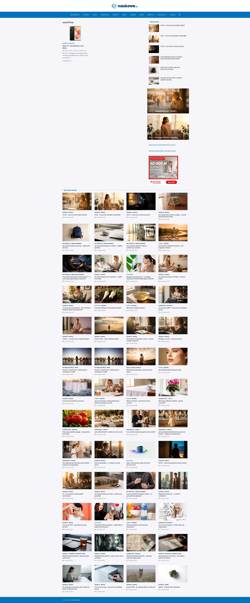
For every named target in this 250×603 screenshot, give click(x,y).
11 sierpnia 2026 (164, 465)
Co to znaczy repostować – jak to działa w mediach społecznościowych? (76, 309)
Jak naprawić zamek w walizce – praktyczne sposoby (137, 247)
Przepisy (115, 15)
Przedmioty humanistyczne (77, 553)
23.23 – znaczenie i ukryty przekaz (172, 46)
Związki (105, 429)
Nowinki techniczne (68, 43)
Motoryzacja (66, 243)
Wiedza (71, 212)
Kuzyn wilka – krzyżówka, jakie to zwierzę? (140, 587)
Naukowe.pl (76, 600)
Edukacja (151, 15)
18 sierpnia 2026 (164, 372)
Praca (95, 15)
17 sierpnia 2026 (100, 405)
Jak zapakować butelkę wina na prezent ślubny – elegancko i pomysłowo (171, 433)
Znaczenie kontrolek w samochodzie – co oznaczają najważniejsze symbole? (76, 278)
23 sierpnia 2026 (100, 310)
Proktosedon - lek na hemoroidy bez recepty (162, 145)
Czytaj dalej (66, 61)
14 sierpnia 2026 (132, 434)
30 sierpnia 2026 (68, 217)
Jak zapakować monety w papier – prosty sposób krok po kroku (171, 58)
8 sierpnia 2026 (68, 529)
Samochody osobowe (77, 274)
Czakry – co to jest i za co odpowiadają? (75, 339)
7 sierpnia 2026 (100, 529)
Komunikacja (98, 429)
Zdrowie (133, 15)
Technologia (105, 15)
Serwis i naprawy (76, 243)
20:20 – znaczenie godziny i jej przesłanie (172, 463)
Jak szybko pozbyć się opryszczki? (169, 370)
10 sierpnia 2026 (100, 498)
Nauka (166, 584)
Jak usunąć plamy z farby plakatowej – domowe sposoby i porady (107, 402)
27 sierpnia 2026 (100, 250)
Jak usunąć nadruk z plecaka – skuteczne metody (170, 68)
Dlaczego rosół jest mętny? (135, 308)
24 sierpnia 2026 (132, 281)
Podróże (86, 15)
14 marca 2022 (68, 50)
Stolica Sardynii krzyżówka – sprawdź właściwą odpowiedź (138, 557)
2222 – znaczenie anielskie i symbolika (173, 36)
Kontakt (172, 15)
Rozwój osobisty (136, 367)
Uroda (124, 15)
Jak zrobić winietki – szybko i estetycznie (108, 432)
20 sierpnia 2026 (164, 341)
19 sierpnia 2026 (100, 374)
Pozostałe (161, 15)
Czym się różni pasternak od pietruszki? (108, 308)
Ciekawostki (162, 305)
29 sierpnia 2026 (132, 217)
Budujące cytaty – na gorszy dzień (170, 339)
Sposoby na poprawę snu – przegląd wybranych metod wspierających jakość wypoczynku (139, 278)
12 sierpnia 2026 (68, 467)
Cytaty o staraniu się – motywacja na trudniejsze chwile (74, 371)
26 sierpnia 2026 (164, 250)
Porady (160, 243)
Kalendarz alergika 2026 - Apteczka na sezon (162, 151)
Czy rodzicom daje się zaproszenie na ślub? (140, 432)
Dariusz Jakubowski (80, 50)
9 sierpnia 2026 (164, 498)
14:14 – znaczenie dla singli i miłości (172, 25)
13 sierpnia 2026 (164, 436)
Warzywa (74, 429)
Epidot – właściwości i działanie (169, 587)
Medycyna (97, 305)
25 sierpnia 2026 (68, 281)
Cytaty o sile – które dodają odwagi (106, 339)
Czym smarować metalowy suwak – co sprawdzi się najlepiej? (139, 495)
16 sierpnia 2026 (132, 405)
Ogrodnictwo (74, 15)
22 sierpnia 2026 (164, 312)
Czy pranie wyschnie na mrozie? (73, 401)
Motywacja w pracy (68, 367)
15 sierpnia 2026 (68, 436)
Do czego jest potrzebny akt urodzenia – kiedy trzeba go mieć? (76, 588)
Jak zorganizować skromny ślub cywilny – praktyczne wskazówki (76, 464)
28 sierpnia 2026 (164, 219)
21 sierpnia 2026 (100, 341)
